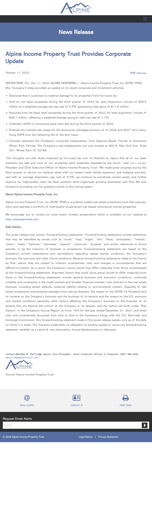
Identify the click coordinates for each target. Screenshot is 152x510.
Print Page (125, 405)
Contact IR (76, 405)
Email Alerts (27, 405)
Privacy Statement (108, 436)
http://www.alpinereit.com (22, 219)
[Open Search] (145, 18)
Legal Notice (85, 436)
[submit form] (144, 425)
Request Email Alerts (17, 418)
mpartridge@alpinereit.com (22, 357)
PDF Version (138, 73)
